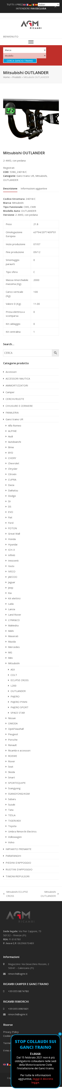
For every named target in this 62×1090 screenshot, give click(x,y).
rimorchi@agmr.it (17, 973)
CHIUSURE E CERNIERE (19, 405)
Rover (11, 761)
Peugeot (13, 734)
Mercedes (14, 647)
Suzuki (11, 804)
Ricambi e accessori (19, 750)
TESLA (11, 815)
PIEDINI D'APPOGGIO (18, 862)
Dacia (11, 485)
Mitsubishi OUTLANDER (45, 894)
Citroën (12, 474)
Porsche (13, 739)
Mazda (12, 641)
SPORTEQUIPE (17, 782)
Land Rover (14, 614)
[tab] (10, 188)
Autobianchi (14, 441)
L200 (13, 685)
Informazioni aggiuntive (34, 188)
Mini (10, 657)
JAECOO (12, 576)
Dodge (12, 495)
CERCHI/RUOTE (15, 399)
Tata (10, 809)
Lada (11, 603)
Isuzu (11, 566)
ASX (13, 669)
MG (10, 652)
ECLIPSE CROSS (20, 680)
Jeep (10, 587)
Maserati (13, 636)
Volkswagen (15, 836)
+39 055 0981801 (18, 1008)
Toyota (12, 826)
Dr (9, 501)
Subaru (12, 799)
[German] (10, 1064)
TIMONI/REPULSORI (18, 876)
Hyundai (12, 544)
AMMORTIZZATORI (17, 385)
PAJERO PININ (19, 701)
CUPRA (12, 479)
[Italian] (33, 4)
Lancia (11, 609)
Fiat (10, 517)
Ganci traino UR (25, 175)
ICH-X (11, 549)
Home (6, 77)
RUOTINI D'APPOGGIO (19, 869)
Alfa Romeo (14, 425)
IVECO (11, 571)
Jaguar (11, 582)
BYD (10, 452)
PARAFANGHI (13, 855)
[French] (7, 1064)
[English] (4, 1064)
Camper (10, 392)
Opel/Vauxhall (16, 728)
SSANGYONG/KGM (19, 793)
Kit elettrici (14, 598)
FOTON (12, 528)
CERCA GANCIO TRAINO (20, 60)
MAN (11, 630)
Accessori (11, 371)
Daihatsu (13, 490)
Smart (11, 777)
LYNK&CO (14, 620)
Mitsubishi (41, 175)
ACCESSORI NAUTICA (18, 378)
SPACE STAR (18, 712)
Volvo (11, 842)
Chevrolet (13, 463)
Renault (12, 745)
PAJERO (15, 696)
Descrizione (10, 188)
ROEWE (12, 755)
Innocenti (13, 560)
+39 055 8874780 (18, 991)
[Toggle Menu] (31, 42)
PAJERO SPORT (19, 707)
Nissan (12, 718)
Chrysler (13, 468)
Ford (10, 522)
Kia (10, 593)
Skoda (11, 772)
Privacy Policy (11, 1031)
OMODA (13, 723)
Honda (12, 539)
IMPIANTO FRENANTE (18, 849)
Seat (10, 766)
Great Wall (14, 533)
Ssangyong (14, 788)
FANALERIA (12, 412)
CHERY (12, 458)
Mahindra (13, 625)
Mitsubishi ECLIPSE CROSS (15, 894)
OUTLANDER (10, 180)
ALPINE (12, 431)
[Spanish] (36, 4)
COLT (14, 675)
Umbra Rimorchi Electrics (22, 831)
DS (9, 506)
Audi (10, 436)
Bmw (11, 447)
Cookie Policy (10, 1035)
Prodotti (16, 77)
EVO (10, 512)
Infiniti (11, 555)
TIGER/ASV (14, 820)
